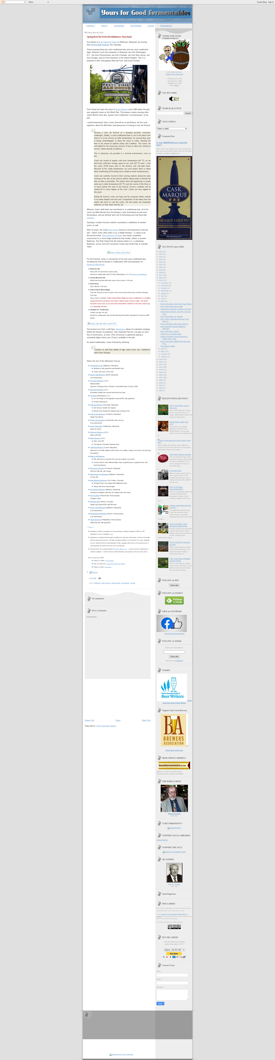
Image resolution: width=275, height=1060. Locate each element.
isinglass (90, 218)
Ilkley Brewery (95, 438)
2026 (161, 251)
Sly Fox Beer (95, 495)
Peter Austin (113, 230)
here (111, 534)
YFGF (176, 85)
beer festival (106, 583)
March (163, 351)
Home (118, 720)
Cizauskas (108, 567)
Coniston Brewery (97, 381)
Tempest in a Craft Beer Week (170, 334)
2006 (161, 380)
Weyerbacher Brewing (98, 514)
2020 (161, 267)
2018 (161, 272)
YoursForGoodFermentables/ (174, 633)
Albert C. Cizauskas (174, 884)
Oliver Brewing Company (112, 235)
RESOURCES (166, 26)
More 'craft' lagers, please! (169, 331)
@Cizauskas (109, 560)
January (164, 356)
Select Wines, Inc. (121, 549)
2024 (161, 257)
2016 (161, 278)
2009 (161, 372)
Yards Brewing (95, 520)
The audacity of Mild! (167, 346)
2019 (161, 270)
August (163, 293)
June (163, 298)
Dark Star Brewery (97, 390)
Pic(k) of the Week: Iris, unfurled (171, 316)
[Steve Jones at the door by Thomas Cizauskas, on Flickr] (119, 252)
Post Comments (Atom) (106, 726)
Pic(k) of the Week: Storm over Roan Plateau (176, 304)
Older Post (146, 720)
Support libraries (162, 840)
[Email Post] (99, 578)
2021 (161, 265)
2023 (161, 259)
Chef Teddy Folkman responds (180, 454)
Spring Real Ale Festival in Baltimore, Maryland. (109, 36)
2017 (161, 275)
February (164, 354)
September (165, 291)
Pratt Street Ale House (108, 42)
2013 (161, 362)
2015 (161, 280)
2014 (161, 359)
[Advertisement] (106, 698)
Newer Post (89, 720)
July (162, 296)
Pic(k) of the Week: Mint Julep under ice (174, 324)
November (165, 285)
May (162, 301)
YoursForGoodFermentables (115, 564)
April (162, 349)
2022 (161, 262)
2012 (161, 364)
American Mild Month (95, 264)
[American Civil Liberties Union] (174, 852)
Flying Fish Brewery (97, 420)
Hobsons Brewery (97, 432)
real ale (132, 583)
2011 (161, 367)
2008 (161, 375)
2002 (161, 390)
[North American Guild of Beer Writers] (172, 701)
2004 (161, 385)
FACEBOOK (119, 26)
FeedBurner (179, 661)
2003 (161, 388)
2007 (161, 377)
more (90, 527)
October (164, 288)
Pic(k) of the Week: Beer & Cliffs (171, 306)
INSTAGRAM (135, 26)
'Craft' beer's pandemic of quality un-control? (175, 309)
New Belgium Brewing (98, 480)
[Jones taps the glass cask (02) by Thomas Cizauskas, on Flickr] (102, 323)
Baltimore (97, 583)
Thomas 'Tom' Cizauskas (174, 74)
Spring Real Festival (100, 45)
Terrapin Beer (95, 501)
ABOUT (104, 26)
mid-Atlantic (125, 583)
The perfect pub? (175, 471)
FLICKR (151, 26)
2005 (161, 383)
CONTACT (90, 26)
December (165, 283)
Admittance (120, 329)
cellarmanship (115, 583)
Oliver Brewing (122, 109)
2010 (161, 370)
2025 (161, 254)
